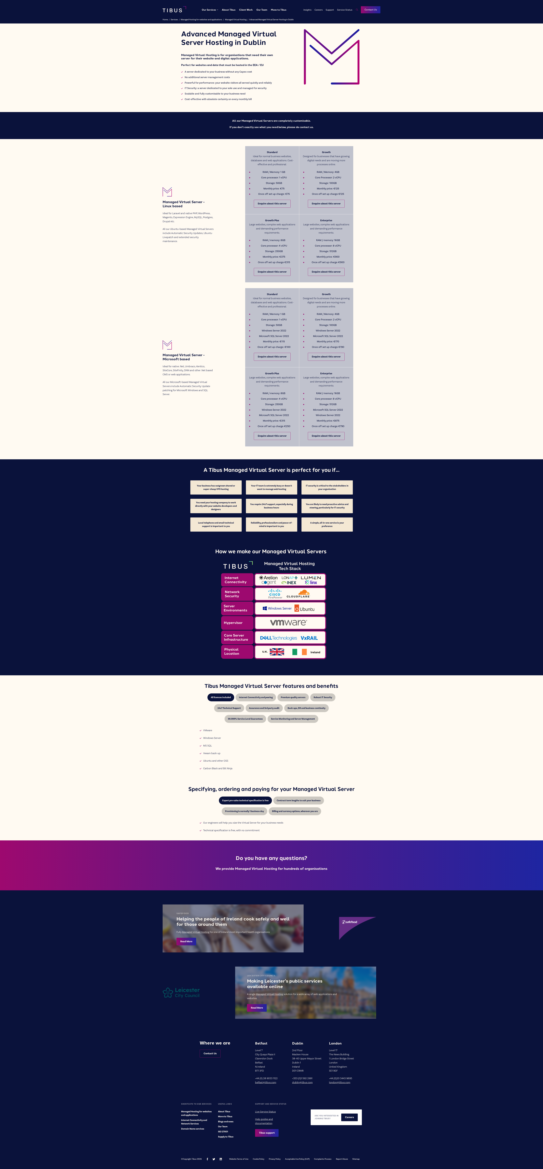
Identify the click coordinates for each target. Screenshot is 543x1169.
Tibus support (267, 1132)
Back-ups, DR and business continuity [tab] (306, 708)
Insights (307, 9)
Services (174, 19)
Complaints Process (322, 1159)
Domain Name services (192, 1128)
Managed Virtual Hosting (235, 19)
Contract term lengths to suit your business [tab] (299, 800)
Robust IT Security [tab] (323, 697)
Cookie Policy (258, 1159)
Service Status (344, 9)
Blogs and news (225, 1121)
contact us (306, 127)
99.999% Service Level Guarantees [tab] (245, 718)
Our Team (261, 9)
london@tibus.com (339, 1082)
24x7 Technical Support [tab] (229, 708)
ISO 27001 (223, 1131)
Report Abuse (342, 1159)
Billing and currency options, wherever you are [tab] (295, 811)
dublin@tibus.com (302, 1082)
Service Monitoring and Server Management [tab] (293, 718)
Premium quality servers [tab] (293, 697)
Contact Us (371, 9)
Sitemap (356, 1159)
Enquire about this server (272, 203)
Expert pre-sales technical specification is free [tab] (245, 800)
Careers (318, 9)
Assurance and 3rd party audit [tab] (264, 708)
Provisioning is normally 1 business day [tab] (244, 811)
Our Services (209, 9)
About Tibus (228, 9)
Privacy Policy (275, 1159)
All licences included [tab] (221, 697)
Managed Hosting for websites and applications (201, 19)
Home (165, 19)
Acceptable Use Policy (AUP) (297, 1159)
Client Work (246, 9)
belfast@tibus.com (265, 1082)
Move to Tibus (278, 9)
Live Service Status (265, 1111)
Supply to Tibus (225, 1136)
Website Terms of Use (238, 1159)
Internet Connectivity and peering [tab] (256, 697)
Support (330, 9)
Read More (186, 941)
